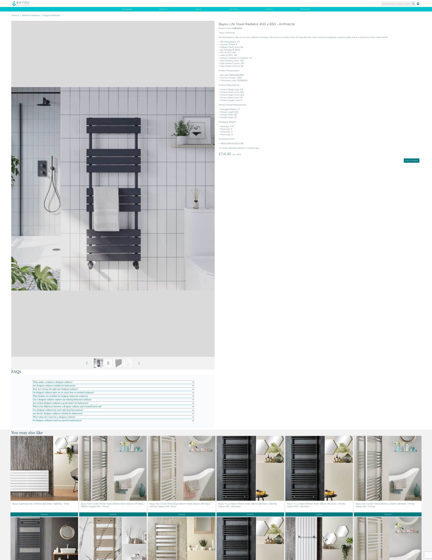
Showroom (305, 9)
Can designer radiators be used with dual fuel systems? (58, 410)
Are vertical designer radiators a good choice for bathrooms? (60, 403)
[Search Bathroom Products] (413, 4)
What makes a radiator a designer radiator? (52, 382)
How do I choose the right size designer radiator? (55, 389)
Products (164, 9)
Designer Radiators (51, 15)
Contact (269, 9)
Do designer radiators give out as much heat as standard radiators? (63, 392)
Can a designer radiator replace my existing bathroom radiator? (62, 399)
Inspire (198, 9)
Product (15, 15)
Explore (44, 514)
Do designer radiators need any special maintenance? (57, 420)
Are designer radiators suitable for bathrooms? (54, 385)
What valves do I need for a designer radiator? (54, 417)
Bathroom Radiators (31, 15)
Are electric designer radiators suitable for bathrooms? (58, 413)
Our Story (233, 9)
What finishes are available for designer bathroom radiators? (60, 396)
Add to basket (411, 160)
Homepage (127, 9)
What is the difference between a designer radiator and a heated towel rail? (67, 406)
